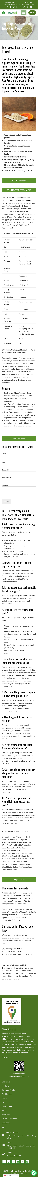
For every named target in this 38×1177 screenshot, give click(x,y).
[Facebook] (4, 1162)
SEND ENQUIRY (19, 438)
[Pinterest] (22, 1162)
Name (4, 453)
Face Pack (6, 1114)
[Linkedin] (13, 1162)
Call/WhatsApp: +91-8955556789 (16, 2)
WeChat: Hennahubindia (26, 4)
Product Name (7, 477)
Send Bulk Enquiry (19, 180)
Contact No (6, 470)
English (8, 1175)
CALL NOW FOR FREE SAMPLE (19, 190)
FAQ (3, 1102)
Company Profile (8, 1090)
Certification (7, 1094)
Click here (23, 831)
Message (5, 485)
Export (4, 1110)
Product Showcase (9, 1119)
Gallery (4, 1098)
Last (21, 459)
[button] (34, 1173)
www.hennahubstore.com (16, 815)
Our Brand (6, 1123)
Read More (6, 1057)
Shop (32, 12)
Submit (6, 501)
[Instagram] (27, 1162)
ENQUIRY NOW (19, 880)
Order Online (7, 1106)
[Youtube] (18, 1162)
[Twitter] (9, 1162)
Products (5, 1086)
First (3, 459)
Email (4, 462)
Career (4, 1127)
